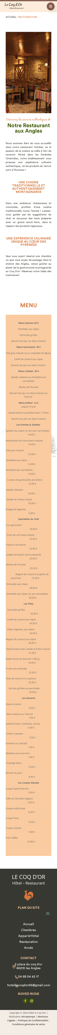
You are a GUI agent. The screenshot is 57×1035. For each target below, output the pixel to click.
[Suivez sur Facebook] (25, 1000)
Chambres (28, 930)
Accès (28, 947)
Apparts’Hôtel (28, 936)
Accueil (11, 17)
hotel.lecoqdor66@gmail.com (28, 985)
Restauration (28, 941)
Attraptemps (28, 1016)
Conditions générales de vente (28, 1024)
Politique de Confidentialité (33, 1020)
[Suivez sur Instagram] (31, 1000)
